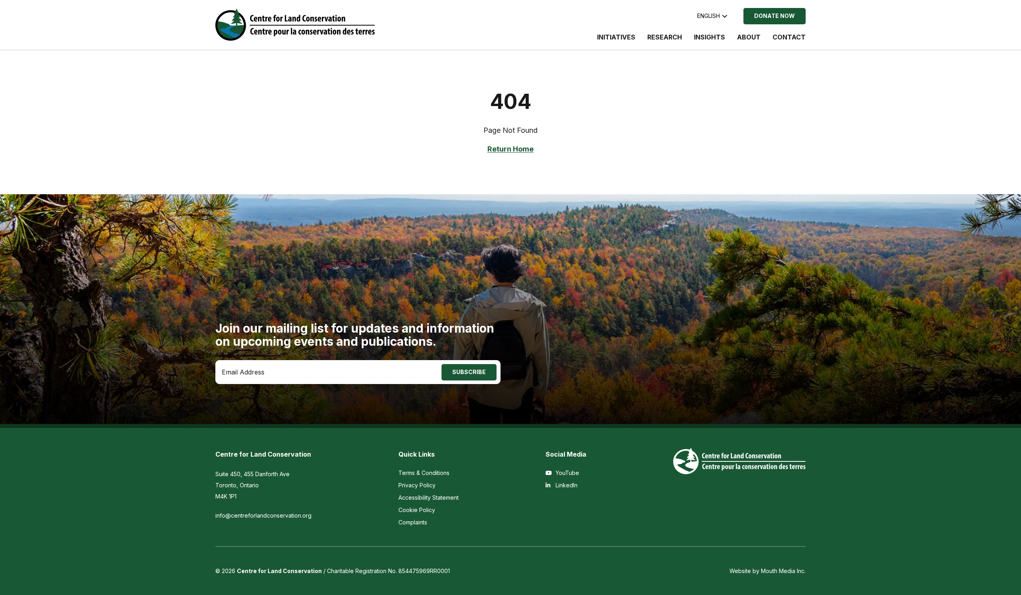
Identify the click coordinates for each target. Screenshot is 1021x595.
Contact (789, 37)
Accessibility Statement (428, 497)
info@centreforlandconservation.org (263, 515)
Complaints (412, 522)
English (708, 15)
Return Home (510, 149)
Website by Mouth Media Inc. (767, 570)
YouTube (566, 472)
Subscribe (469, 371)
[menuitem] (616, 41)
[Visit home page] (295, 25)
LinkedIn (566, 485)
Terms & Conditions (423, 472)
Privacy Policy (417, 485)
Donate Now (774, 15)
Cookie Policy (416, 509)
